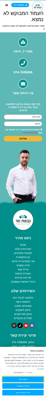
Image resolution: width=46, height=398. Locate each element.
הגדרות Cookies (23, 386)
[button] (6, 5)
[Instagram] (14, 325)
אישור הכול (23, 379)
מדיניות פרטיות (30, 133)
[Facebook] (32, 325)
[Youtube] (26, 325)
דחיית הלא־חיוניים (23, 393)
